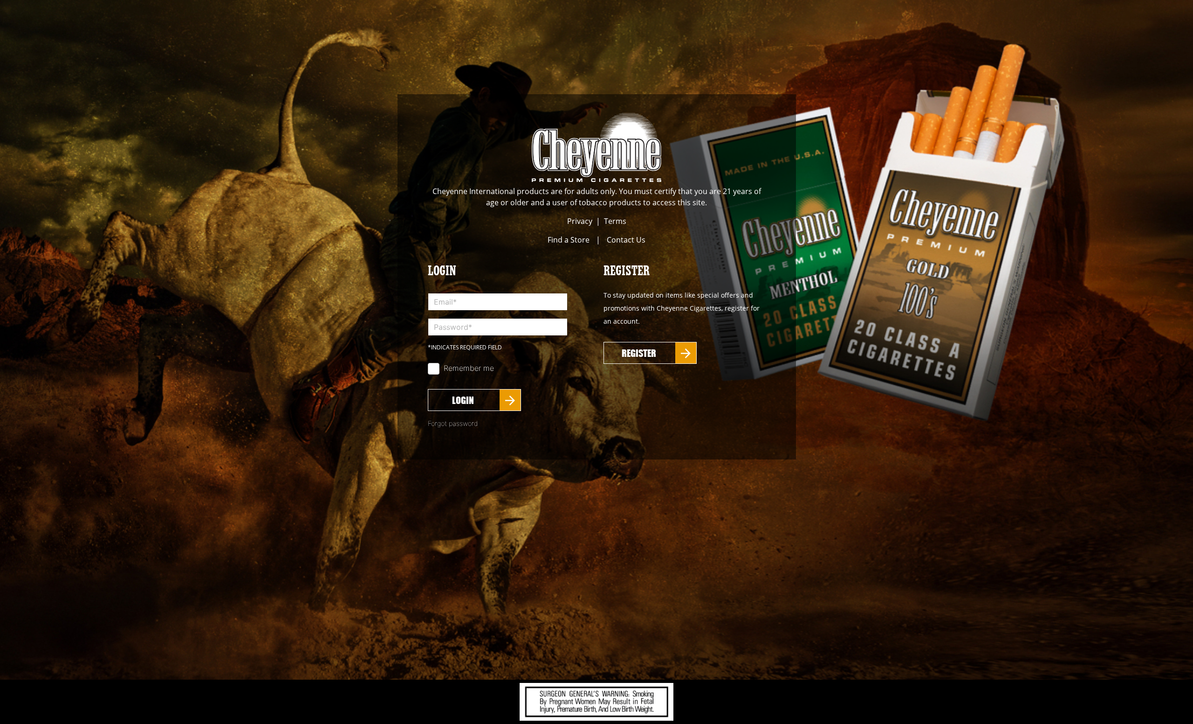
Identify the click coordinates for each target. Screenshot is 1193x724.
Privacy (579, 221)
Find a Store (569, 240)
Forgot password (453, 423)
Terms (615, 221)
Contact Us (626, 240)
